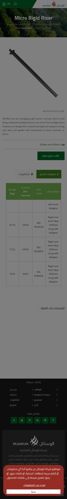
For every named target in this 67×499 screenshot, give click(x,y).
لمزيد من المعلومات (34, 485)
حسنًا (33, 491)
